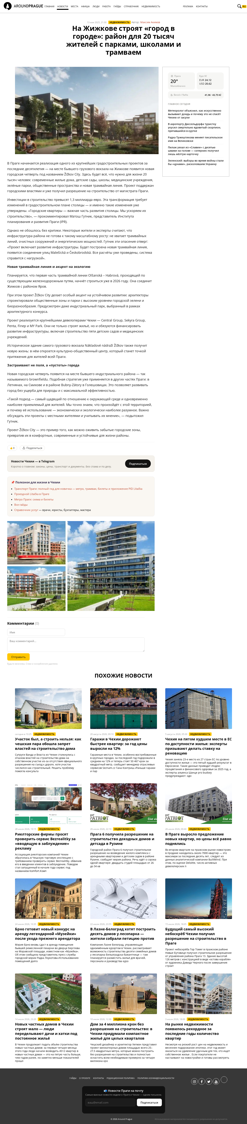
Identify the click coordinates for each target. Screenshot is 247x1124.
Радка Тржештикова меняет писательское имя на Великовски (195, 139)
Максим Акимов (150, 22)
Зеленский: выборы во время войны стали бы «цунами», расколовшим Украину (196, 162)
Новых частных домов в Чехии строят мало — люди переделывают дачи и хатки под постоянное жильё (46, 1031)
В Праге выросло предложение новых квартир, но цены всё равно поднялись (198, 839)
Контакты (98, 1078)
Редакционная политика (121, 1078)
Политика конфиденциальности (155, 1078)
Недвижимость (120, 22)
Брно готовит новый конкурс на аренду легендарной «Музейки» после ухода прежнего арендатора (47, 934)
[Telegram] (224, 1081)
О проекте (84, 1078)
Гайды (72, 1078)
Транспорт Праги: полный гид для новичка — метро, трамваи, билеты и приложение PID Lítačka (78, 488)
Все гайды (21, 504)
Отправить (18, 657)
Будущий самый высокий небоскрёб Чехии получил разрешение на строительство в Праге (195, 936)
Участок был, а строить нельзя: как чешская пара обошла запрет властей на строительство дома (48, 744)
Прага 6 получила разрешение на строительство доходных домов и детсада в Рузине (122, 839)
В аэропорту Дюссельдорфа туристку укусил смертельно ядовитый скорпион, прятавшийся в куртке (194, 127)
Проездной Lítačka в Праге (31, 494)
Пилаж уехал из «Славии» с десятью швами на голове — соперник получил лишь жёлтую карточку (193, 151)
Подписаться (138, 463)
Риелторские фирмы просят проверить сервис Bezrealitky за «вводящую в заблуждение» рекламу (45, 841)
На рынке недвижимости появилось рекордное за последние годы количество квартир (192, 1031)
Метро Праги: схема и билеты (34, 499)
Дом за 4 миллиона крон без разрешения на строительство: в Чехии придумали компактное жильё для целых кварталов (121, 1031)
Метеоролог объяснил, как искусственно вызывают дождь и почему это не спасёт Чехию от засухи (194, 114)
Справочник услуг (26, 510)
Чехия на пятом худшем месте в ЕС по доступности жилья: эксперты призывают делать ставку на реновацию (198, 746)
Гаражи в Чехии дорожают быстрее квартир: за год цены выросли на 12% (118, 744)
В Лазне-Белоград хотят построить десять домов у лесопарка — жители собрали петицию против (123, 934)
